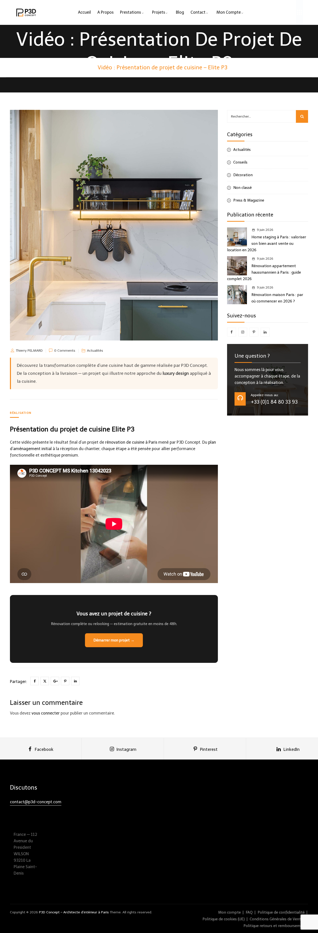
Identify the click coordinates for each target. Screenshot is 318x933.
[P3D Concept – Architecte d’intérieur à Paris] (26, 12)
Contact (198, 12)
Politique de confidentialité (281, 912)
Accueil (84, 12)
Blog (180, 12)
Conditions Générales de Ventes (277, 919)
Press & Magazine (248, 200)
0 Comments (64, 350)
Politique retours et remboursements (275, 926)
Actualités (95, 350)
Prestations (130, 12)
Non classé (242, 187)
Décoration (243, 175)
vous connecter (46, 713)
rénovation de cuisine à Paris (131, 442)
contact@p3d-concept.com (35, 802)
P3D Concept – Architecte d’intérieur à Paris (74, 912)
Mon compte (228, 12)
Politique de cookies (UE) (223, 919)
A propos (105, 12)
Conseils (240, 162)
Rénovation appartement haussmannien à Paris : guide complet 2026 (264, 272)
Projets (158, 12)
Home (27, 67)
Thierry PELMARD (29, 350)
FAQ (249, 912)
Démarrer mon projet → (113, 640)
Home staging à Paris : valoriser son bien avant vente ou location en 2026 (266, 243)
